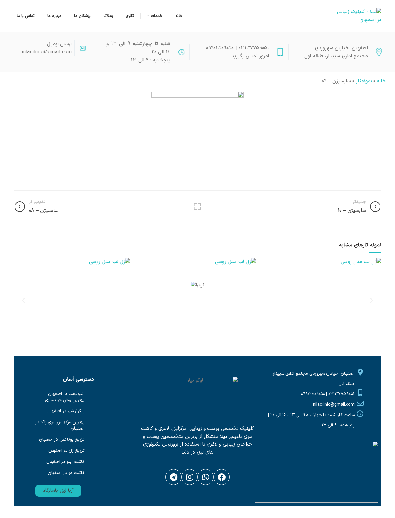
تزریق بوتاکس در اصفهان (62, 439)
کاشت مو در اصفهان (66, 473)
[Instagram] (189, 477)
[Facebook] (222, 477)
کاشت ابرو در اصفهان (65, 461)
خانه (381, 81)
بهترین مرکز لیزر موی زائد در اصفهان (60, 425)
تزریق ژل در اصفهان (66, 450)
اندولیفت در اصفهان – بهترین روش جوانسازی (64, 397)
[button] (58, 491)
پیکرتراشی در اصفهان (66, 411)
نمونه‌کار (364, 81)
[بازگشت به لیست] (197, 206)
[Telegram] (173, 477)
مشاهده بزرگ (269, 262)
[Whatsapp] (206, 477)
